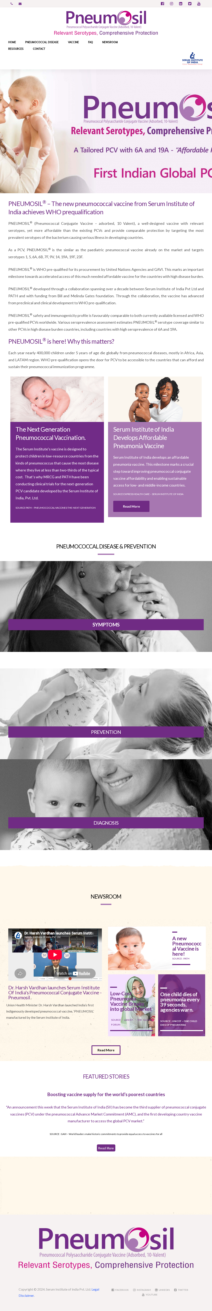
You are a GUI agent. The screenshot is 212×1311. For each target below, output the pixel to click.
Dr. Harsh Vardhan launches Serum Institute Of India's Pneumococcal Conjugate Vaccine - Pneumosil (54, 992)
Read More (106, 1148)
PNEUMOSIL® (18, 1164)
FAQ (90, 42)
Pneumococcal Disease (42, 42)
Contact (39, 48)
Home (12, 42)
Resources (16, 48)
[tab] (28, 1164)
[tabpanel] (132, 1186)
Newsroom (110, 42)
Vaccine (73, 42)
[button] (131, 506)
